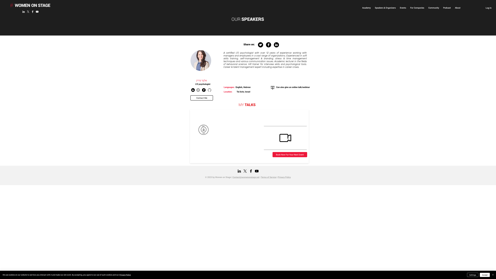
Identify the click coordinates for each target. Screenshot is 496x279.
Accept (485, 275)
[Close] (492, 275)
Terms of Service (268, 177)
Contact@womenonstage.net (246, 177)
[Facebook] (32, 11)
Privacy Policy (284, 177)
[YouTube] (37, 11)
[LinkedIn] (23, 11)
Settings (472, 275)
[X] (28, 11)
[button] (366, 8)
